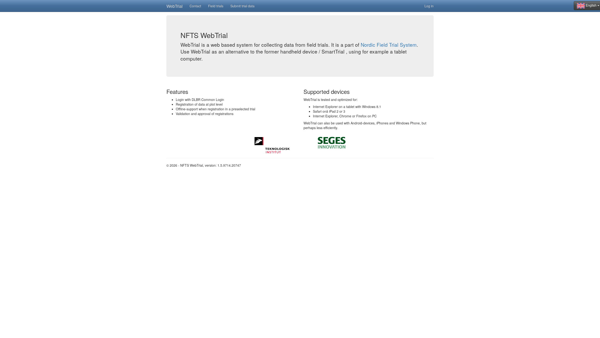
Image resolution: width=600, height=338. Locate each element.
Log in (429, 6)
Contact (195, 6)
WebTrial (174, 6)
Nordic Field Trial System (389, 44)
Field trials (215, 6)
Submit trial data (242, 6)
